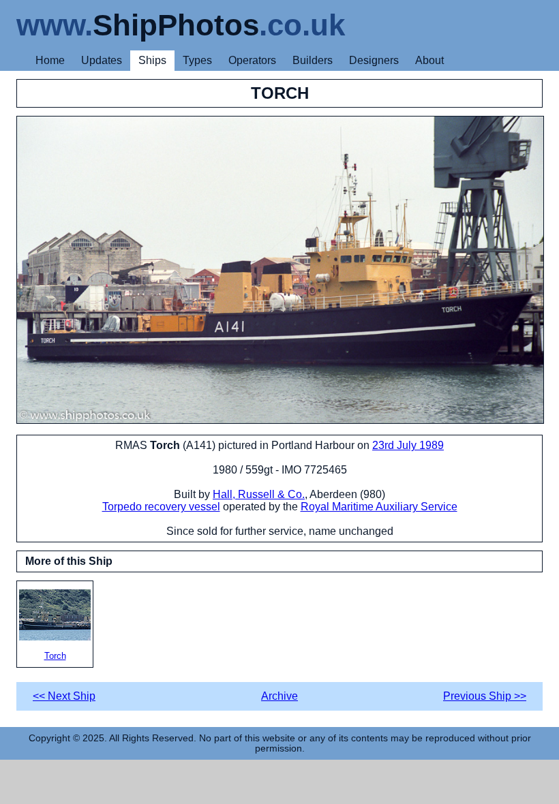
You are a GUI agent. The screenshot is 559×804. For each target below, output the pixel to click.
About (429, 60)
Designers (374, 60)
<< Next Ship (64, 696)
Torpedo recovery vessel (161, 506)
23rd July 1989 (408, 445)
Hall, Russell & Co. (259, 494)
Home (50, 60)
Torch (55, 656)
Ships (152, 60)
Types (197, 60)
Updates (101, 60)
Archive (279, 696)
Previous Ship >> (484, 696)
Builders (312, 60)
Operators (252, 60)
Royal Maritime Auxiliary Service (379, 506)
